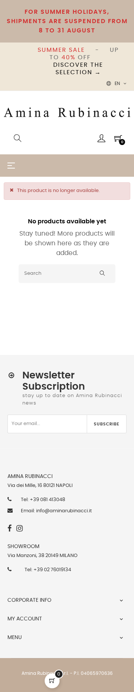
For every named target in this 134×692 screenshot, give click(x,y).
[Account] (101, 138)
